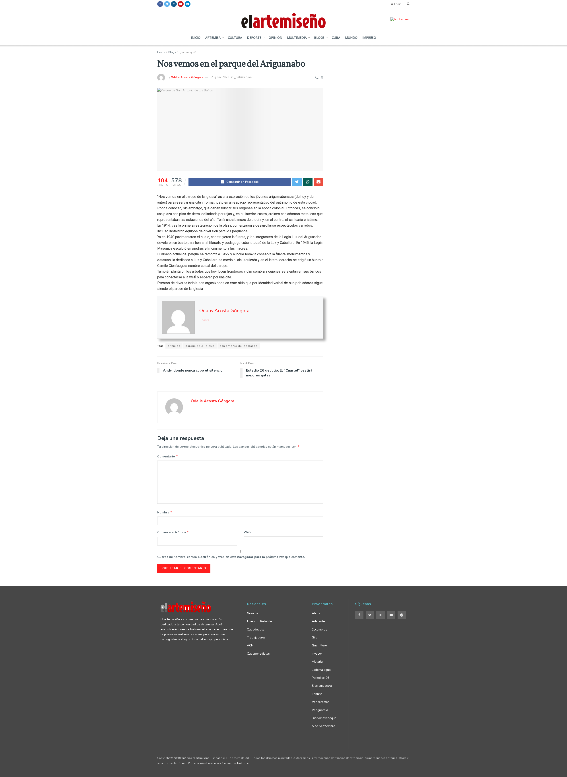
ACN (250, 645)
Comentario (167, 456)
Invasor (317, 654)
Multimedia (297, 37)
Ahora (316, 613)
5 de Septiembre (323, 726)
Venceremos (320, 702)
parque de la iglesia (200, 346)
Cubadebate (255, 629)
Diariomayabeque (324, 718)
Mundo (351, 37)
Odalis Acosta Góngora (187, 77)
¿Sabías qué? (188, 52)
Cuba (336, 37)
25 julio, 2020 (220, 77)
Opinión (275, 37)
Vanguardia (320, 710)
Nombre (164, 512)
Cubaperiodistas (258, 654)
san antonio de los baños (239, 346)
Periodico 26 (320, 678)
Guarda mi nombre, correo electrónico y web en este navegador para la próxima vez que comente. (231, 557)
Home (161, 52)
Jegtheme (243, 763)
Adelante (318, 621)
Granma (252, 613)
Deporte (254, 37)
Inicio (195, 37)
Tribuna (317, 694)
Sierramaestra (322, 686)
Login (397, 4)
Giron (315, 637)
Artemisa (213, 37)
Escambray (319, 629)
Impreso (369, 37)
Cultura (235, 37)
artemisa (174, 346)
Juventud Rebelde (260, 621)
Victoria (317, 661)
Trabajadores (256, 637)
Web (247, 532)
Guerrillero (319, 645)
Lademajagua (321, 670)
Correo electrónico (173, 532)
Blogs (319, 37)
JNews (182, 763)
